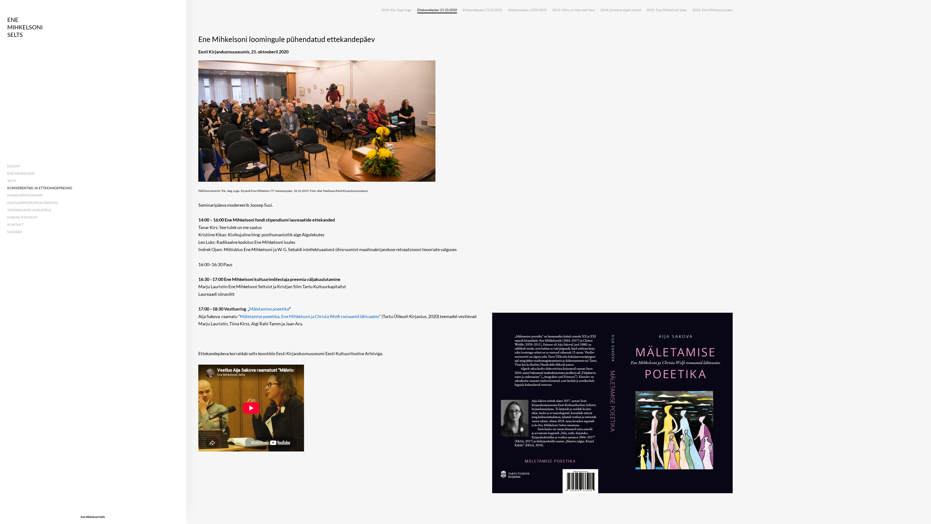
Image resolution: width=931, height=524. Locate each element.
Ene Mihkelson (20, 173)
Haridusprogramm (25, 195)
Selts (11, 181)
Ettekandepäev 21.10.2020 (437, 10)
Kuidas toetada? (22, 217)
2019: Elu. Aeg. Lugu (396, 10)
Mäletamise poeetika (269, 308)
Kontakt (15, 224)
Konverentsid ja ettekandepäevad (39, 188)
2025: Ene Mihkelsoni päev (667, 10)
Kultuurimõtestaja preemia (32, 203)
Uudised (14, 232)
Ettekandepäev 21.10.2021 (482, 10)
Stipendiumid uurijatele (29, 210)
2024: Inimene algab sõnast (620, 10)
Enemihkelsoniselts (25, 27)
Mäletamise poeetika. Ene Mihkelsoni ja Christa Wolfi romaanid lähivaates (309, 316)
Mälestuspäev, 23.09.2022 (527, 10)
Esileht (13, 166)
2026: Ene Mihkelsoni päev (712, 10)
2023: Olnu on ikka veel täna (573, 10)
